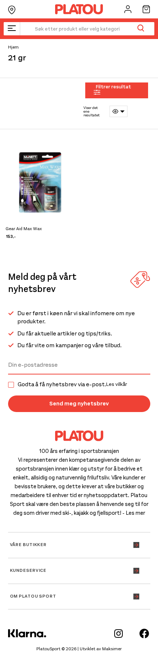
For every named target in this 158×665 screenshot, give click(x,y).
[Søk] (140, 28)
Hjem (13, 47)
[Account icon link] (128, 9)
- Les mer (133, 513)
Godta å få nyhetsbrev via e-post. (72, 384)
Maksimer (112, 649)
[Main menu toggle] (11, 28)
